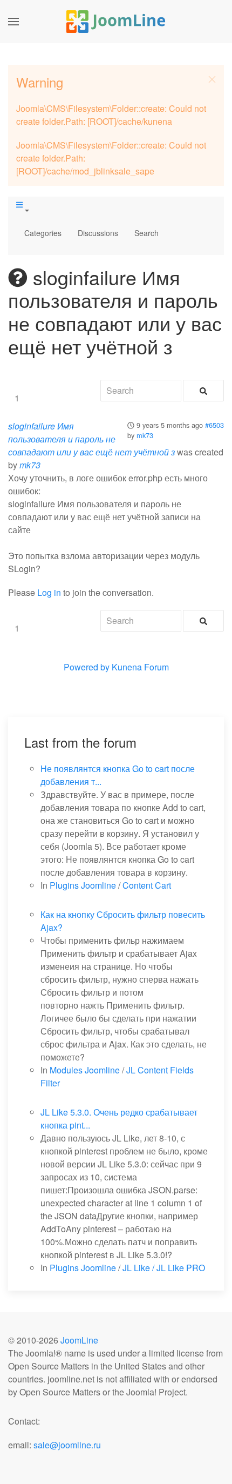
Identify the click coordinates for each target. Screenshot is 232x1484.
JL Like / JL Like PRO (163, 1267)
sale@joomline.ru (67, 1445)
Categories (43, 232)
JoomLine (79, 1340)
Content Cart (146, 885)
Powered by (87, 667)
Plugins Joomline (83, 885)
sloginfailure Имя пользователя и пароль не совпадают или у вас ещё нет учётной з (91, 439)
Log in (49, 592)
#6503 (214, 425)
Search (146, 232)
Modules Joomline (85, 1070)
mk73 (145, 435)
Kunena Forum (140, 667)
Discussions (98, 232)
